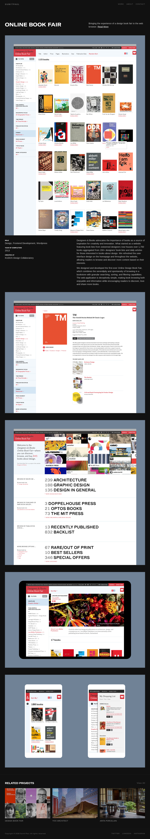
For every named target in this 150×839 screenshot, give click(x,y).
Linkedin (126, 834)
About (129, 4)
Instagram (139, 834)
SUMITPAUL (12, 4)
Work (121, 4)
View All (141, 783)
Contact (140, 4)
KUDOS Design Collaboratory (19, 258)
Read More (103, 27)
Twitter (115, 834)
